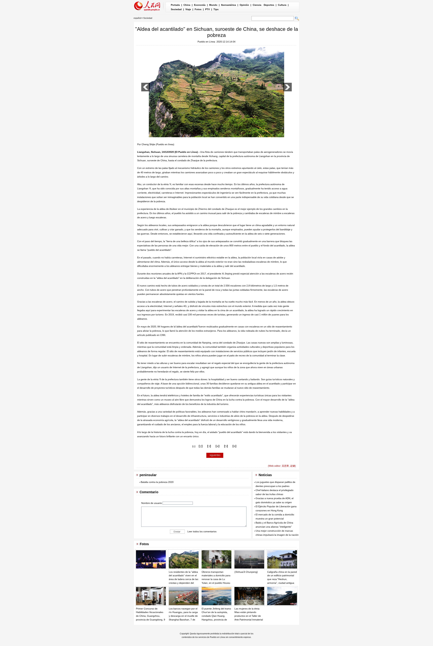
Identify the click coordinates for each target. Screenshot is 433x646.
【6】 (234, 446)
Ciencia (257, 5)
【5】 (226, 446)
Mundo (213, 5)
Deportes (269, 5)
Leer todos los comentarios (201, 531)
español (137, 18)
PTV (207, 9)
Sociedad (176, 9)
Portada (175, 5)
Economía (200, 5)
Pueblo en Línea (206, 41)
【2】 (200, 446)
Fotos (198, 9)
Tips (216, 9)
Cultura (282, 5)
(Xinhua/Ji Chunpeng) (246, 572)
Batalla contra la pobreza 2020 (157, 482)
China (187, 5)
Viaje (188, 9)
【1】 (193, 446)
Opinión (244, 5)
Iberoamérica (228, 5)
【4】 (217, 446)
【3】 (209, 446)
